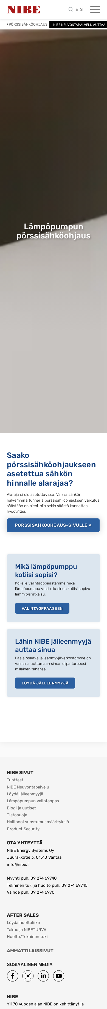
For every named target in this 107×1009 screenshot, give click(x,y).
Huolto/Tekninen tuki (27, 936)
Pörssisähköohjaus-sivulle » (53, 525)
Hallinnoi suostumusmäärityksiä (38, 821)
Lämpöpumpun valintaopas (33, 800)
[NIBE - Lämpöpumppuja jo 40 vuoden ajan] (23, 9)
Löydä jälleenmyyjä (45, 683)
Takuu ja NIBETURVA (26, 929)
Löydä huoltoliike (23, 922)
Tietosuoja (17, 814)
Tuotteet (15, 779)
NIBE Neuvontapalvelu (28, 787)
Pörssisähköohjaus (28, 24)
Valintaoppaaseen (42, 608)
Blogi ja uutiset (21, 808)
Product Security (23, 828)
